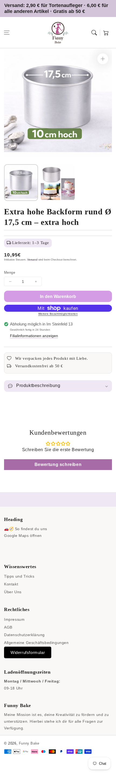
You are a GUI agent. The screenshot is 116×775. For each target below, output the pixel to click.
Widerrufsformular (28, 652)
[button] (7, 33)
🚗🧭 (8, 529)
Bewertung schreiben (58, 464)
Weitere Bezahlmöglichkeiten (58, 313)
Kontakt (11, 584)
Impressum (14, 619)
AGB (8, 627)
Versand (32, 259)
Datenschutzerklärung (24, 635)
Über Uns (13, 592)
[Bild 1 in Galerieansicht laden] (21, 182)
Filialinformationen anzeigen (34, 336)
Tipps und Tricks (19, 576)
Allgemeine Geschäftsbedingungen (36, 642)
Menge (9, 272)
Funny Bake (29, 743)
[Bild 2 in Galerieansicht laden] (58, 182)
